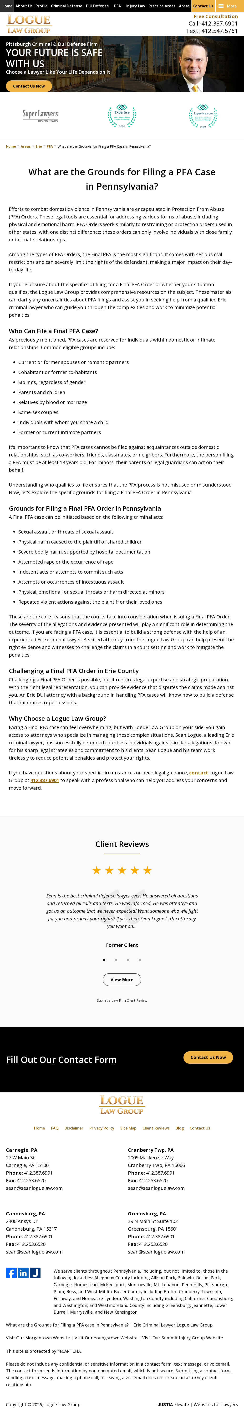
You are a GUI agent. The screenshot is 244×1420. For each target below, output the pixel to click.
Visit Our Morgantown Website (38, 1338)
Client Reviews (156, 1128)
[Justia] (35, 1273)
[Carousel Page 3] (128, 960)
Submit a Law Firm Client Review (122, 1000)
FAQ (55, 1128)
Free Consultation (215, 16)
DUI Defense (97, 6)
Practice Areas (161, 6)
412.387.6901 (219, 23)
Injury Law (135, 6)
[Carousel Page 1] (104, 960)
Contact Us (203, 6)
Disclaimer (74, 1128)
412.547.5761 (219, 31)
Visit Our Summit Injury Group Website (182, 1338)
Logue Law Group (62, 1404)
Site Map (128, 1128)
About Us (24, 6)
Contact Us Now (29, 86)
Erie (39, 146)
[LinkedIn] (23, 1273)
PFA (117, 6)
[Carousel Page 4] (140, 960)
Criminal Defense (66, 6)
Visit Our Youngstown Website (106, 1338)
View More (122, 979)
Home (7, 6)
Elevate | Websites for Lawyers (198, 1404)
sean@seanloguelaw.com (34, 1188)
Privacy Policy (101, 1128)
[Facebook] (11, 1273)
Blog (180, 1128)
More (232, 6)
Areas (184, 6)
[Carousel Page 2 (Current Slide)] (116, 960)
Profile (42, 6)
